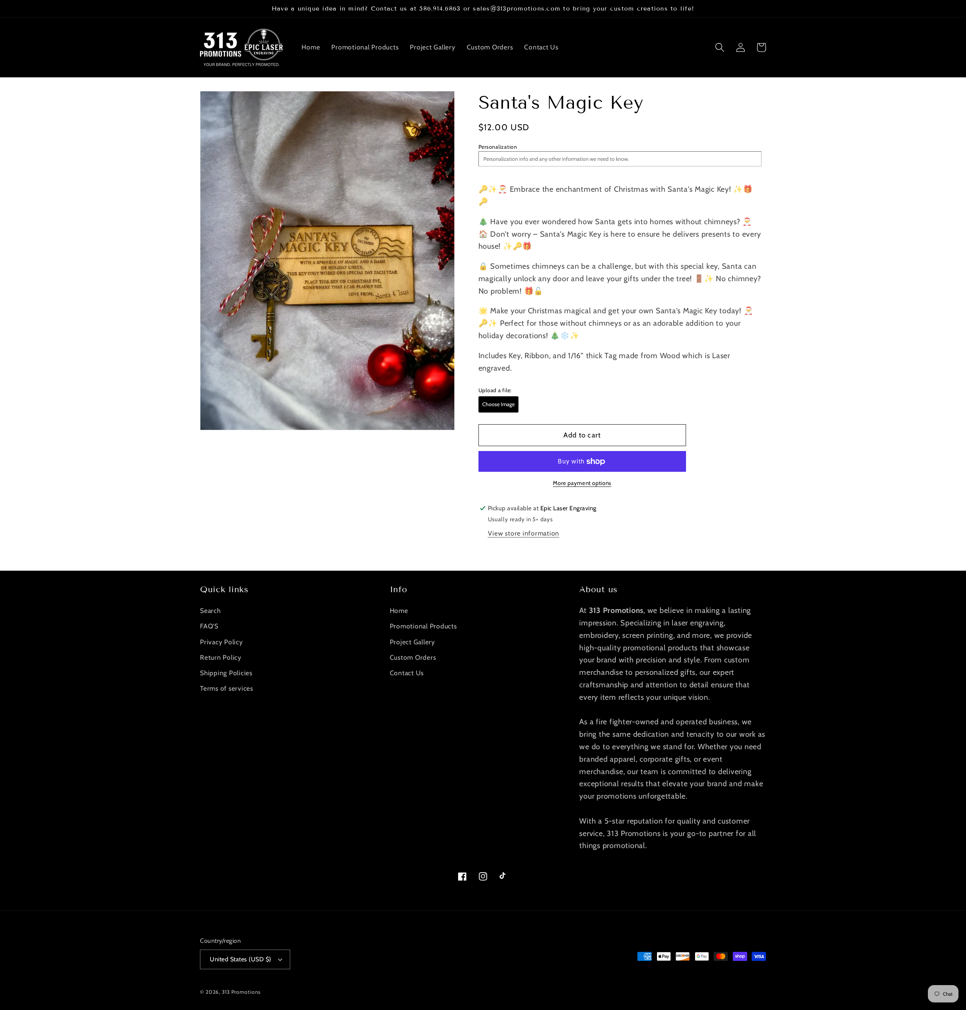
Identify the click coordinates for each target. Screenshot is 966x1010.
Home (399, 610)
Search (210, 610)
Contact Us (407, 673)
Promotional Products (423, 626)
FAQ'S (209, 626)
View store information (524, 533)
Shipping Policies (226, 673)
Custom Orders (413, 657)
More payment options (582, 483)
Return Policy (221, 657)
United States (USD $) (240, 959)
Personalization (497, 147)
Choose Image (498, 404)
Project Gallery (412, 642)
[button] (719, 47)
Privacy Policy (221, 642)
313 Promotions (241, 992)
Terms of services (226, 688)
